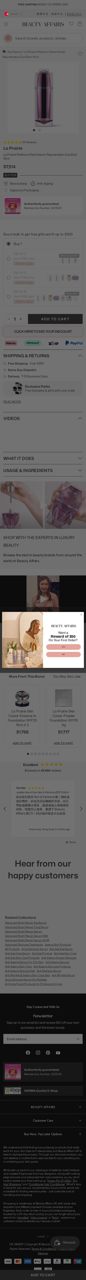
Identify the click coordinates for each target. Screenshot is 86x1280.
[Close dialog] (81, 615)
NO (63, 654)
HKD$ (14, 13)
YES (63, 647)
